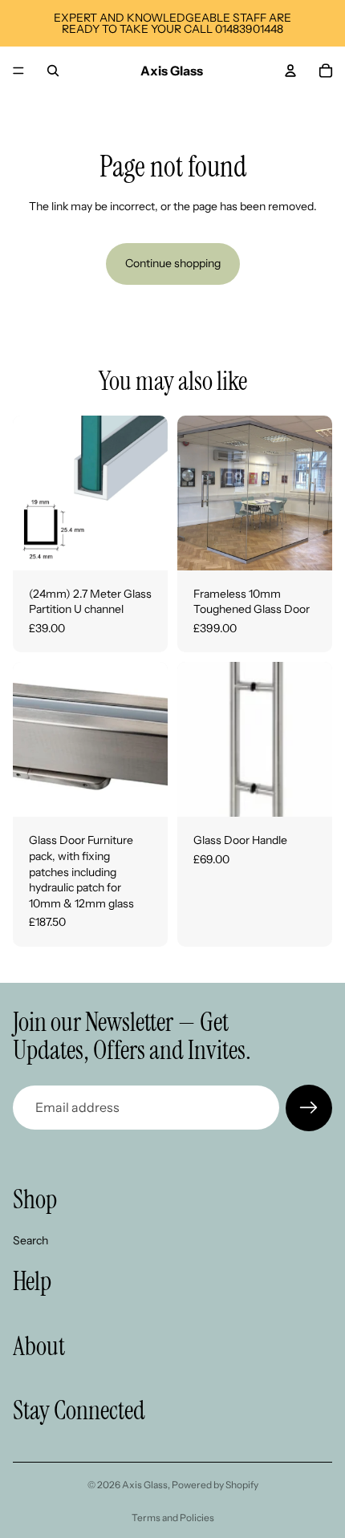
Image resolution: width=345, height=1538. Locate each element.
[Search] (53, 70)
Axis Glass (145, 1485)
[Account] (290, 70)
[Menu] (18, 70)
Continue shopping (173, 263)
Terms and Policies (173, 1518)
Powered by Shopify (215, 1485)
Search (30, 1239)
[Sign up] (309, 1108)
